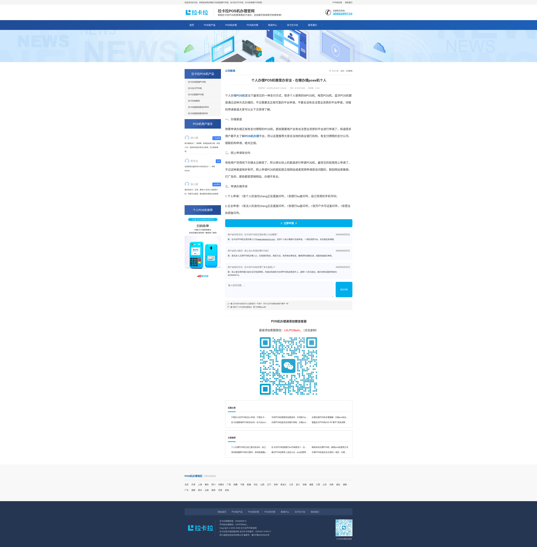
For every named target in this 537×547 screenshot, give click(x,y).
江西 (318, 484)
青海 (227, 490)
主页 (342, 71)
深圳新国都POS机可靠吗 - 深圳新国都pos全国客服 (253, 452)
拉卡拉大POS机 (195, 88)
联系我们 (348, 2)
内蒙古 (221, 484)
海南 (193, 490)
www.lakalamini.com (266, 239)
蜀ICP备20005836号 (260, 534)
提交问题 (344, 290)
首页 (191, 25)
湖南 (345, 484)
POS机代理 (252, 25)
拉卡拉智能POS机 (196, 94)
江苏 (291, 484)
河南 (331, 484)
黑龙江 (283, 484)
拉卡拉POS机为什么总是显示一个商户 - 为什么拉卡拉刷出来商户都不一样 (260, 303)
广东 (187, 490)
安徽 (305, 484)
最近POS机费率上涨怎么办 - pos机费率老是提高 (292, 452)
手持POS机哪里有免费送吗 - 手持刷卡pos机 (290, 417)
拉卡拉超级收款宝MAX (198, 113)
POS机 (240, 95)
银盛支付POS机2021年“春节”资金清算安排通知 (332, 422)
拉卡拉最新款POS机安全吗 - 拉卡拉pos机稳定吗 (252, 422)
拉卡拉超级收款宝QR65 (198, 107)
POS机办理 (337, 2)
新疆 (249, 484)
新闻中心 (272, 25)
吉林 (276, 484)
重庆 (207, 484)
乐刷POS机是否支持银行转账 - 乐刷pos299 (290, 422)
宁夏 (242, 484)
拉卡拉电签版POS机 (197, 81)
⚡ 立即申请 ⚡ (289, 223)
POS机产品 (209, 25)
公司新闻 (349, 71)
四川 (213, 484)
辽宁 (269, 484)
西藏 (235, 484)
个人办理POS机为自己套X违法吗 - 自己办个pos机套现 (255, 447)
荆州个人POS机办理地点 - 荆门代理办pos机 (249, 307)
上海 (200, 484)
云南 (207, 490)
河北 (256, 484)
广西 (229, 484)
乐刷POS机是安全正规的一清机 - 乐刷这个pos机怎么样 (336, 452)
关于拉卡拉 (292, 25)
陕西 (213, 490)
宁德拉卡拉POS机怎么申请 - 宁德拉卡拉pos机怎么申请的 (256, 417)
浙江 (298, 484)
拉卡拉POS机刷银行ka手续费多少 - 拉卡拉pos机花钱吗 (295, 447)
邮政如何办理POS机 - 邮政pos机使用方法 (330, 447)
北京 (187, 484)
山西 (262, 484)
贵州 (200, 490)
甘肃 (220, 490)
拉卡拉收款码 (194, 100)
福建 (311, 484)
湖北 (338, 484)
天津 (193, 484)
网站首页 (222, 511)
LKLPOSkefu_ (293, 330)
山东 (325, 484)
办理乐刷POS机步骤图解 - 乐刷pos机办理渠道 (332, 417)
